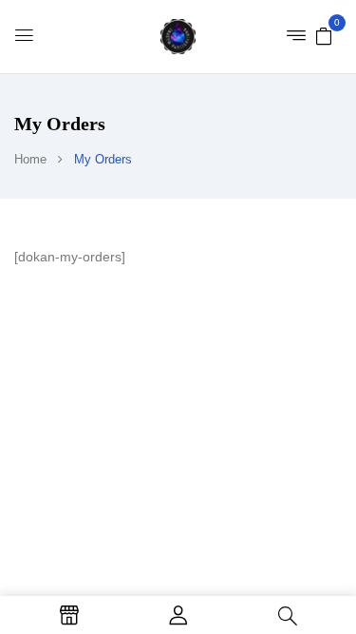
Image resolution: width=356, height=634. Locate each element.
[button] (323, 35)
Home (30, 159)
